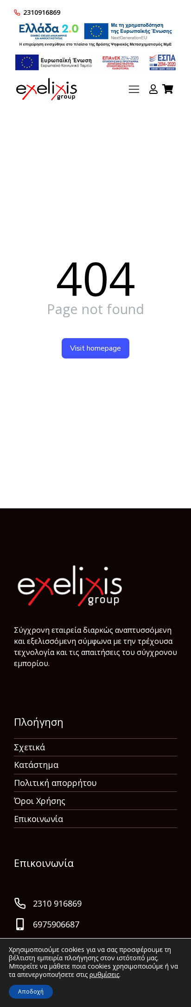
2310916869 (41, 12)
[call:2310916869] (17, 12)
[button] (134, 89)
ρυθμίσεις (104, 974)
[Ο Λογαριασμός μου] (153, 89)
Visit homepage (95, 348)
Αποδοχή (31, 991)
